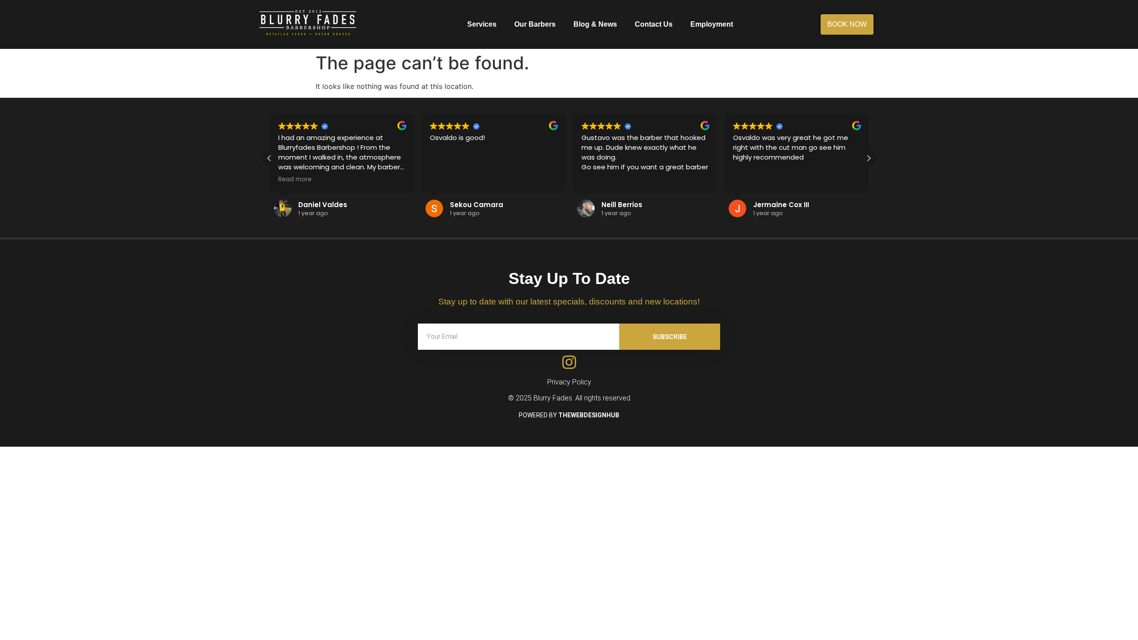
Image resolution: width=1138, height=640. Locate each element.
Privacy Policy (569, 382)
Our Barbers (535, 24)
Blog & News (595, 24)
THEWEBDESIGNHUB (588, 415)
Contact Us (654, 24)
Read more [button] (295, 180)
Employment (711, 24)
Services (482, 24)
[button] (868, 158)
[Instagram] (569, 362)
